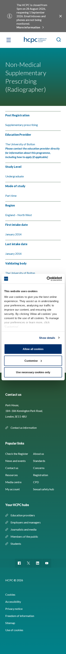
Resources (11, 475)
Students (16, 543)
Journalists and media (23, 529)
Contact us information (24, 427)
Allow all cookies (33, 349)
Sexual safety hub (43, 489)
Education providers (23, 515)
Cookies (10, 594)
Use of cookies (14, 630)
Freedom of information (19, 615)
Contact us (11, 468)
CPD (36, 482)
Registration (40, 475)
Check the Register (16, 453)
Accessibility (13, 601)
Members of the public (24, 536)
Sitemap (10, 623)
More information (28, 27)
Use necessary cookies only (33, 372)
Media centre (13, 482)
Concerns (39, 468)
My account (12, 489)
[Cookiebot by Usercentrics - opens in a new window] (47, 278)
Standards (39, 460)
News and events (15, 460)
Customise (31, 360)
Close (60, 16)
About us (38, 453)
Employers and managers (26, 522)
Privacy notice (14, 608)
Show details (47, 337)
